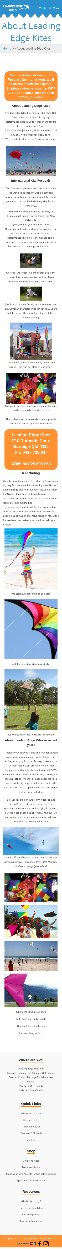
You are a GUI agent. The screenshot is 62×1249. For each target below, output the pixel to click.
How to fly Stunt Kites (31, 1208)
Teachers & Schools (31, 1133)
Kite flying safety (31, 1214)
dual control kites (18, 778)
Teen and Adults (31, 1126)
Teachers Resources (31, 1221)
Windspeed (44, 799)
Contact (31, 1140)
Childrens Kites (31, 1120)
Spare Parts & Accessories (31, 1180)
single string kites (49, 774)
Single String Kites (17, 494)
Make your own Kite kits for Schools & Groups (31, 1173)
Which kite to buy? (31, 1113)
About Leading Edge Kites (33, 48)
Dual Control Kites (42, 494)
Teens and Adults (31, 1167)
